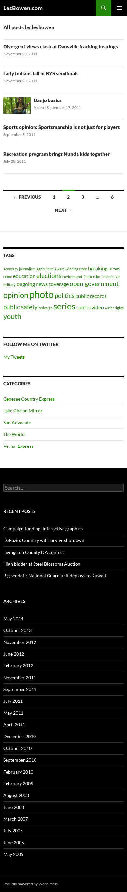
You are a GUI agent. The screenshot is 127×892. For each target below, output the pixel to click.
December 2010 (19, 736)
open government (94, 283)
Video (39, 107)
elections (48, 275)
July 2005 (13, 830)
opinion (15, 295)
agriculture (45, 269)
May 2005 (13, 854)
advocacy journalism (19, 269)
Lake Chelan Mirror (23, 410)
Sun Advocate (17, 422)
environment (72, 276)
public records (91, 296)
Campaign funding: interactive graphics (43, 528)
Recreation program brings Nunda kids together (56, 154)
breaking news (104, 268)
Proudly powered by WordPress (30, 884)
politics (64, 295)
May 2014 (13, 618)
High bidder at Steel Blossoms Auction (41, 564)
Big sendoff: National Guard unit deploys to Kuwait (54, 575)
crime (7, 276)
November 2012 (19, 642)
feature (89, 276)
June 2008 (13, 807)
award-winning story (71, 269)
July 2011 (13, 701)
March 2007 (15, 819)
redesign (45, 308)
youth (12, 316)
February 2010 (18, 771)
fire (98, 276)
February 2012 (18, 665)
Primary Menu (119, 8)
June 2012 (13, 654)
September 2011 (19, 689)
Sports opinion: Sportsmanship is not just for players (61, 127)
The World (14, 434)
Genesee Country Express (29, 399)
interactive (111, 276)
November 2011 (19, 677)
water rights (114, 308)
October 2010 (17, 748)
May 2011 (13, 713)
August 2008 (16, 795)
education (24, 276)
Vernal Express (18, 446)
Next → (63, 210)
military (9, 284)
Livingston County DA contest (33, 552)
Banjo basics (48, 100)
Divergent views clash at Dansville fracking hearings (60, 46)
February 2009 (18, 783)
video (98, 307)
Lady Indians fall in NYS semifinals (40, 73)
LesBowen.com (23, 7)
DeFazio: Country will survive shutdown (43, 540)
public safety (20, 307)
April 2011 (14, 724)
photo (41, 294)
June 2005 (13, 842)
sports (83, 307)
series (64, 306)
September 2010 (19, 760)
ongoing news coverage (43, 284)
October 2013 (17, 630)
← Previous (27, 197)
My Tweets (14, 357)
